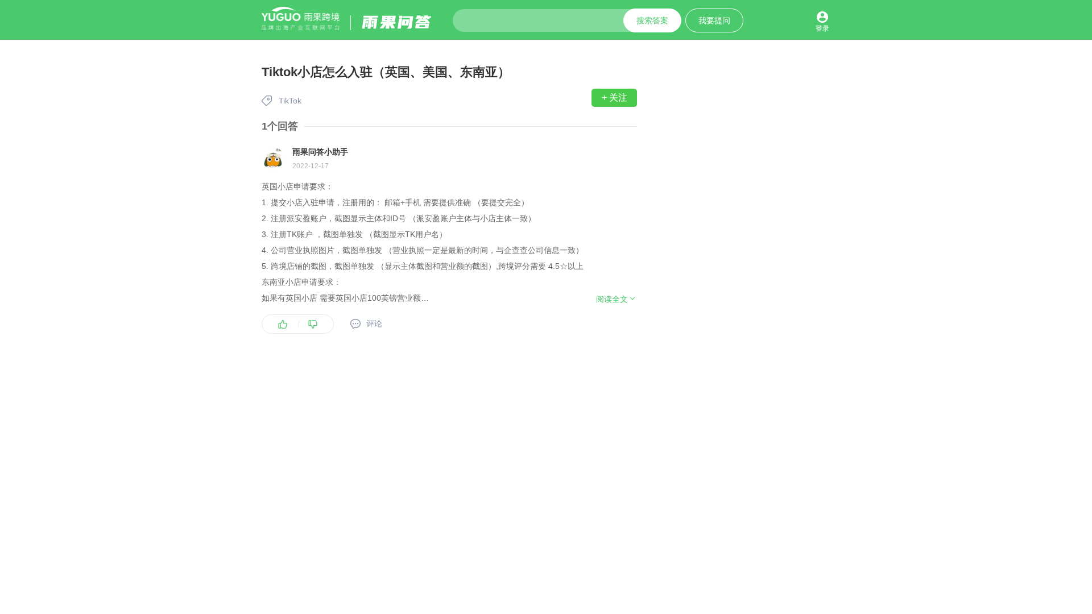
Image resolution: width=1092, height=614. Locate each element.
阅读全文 (612, 299)
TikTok (290, 100)
